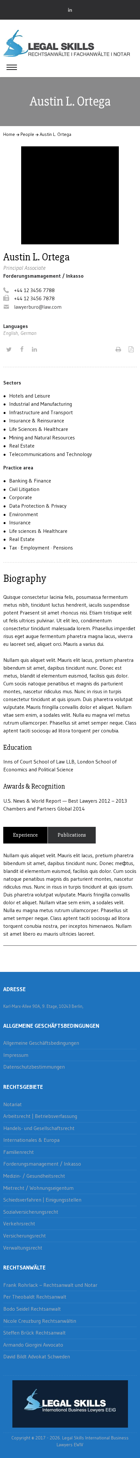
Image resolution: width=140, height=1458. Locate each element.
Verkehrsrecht (19, 1223)
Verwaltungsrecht (22, 1247)
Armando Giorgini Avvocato (33, 1344)
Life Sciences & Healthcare (38, 429)
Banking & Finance (30, 480)
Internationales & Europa (31, 1140)
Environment (23, 514)
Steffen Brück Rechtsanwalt (34, 1332)
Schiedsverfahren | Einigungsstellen (42, 1199)
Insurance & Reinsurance (36, 420)
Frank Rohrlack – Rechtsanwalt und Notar (50, 1285)
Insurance (20, 522)
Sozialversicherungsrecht (30, 1211)
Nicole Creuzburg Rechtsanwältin (39, 1321)
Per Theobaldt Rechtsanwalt (34, 1296)
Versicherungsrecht (24, 1235)
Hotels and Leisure (29, 395)
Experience (25, 835)
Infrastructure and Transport (41, 412)
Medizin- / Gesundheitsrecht (34, 1175)
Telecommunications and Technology (50, 454)
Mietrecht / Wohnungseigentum (38, 1188)
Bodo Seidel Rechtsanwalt (32, 1308)
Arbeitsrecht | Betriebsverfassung (40, 1116)
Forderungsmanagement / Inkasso (42, 1163)
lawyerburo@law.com (38, 306)
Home (9, 134)
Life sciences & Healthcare (38, 531)
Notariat (12, 1104)
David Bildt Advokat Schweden (36, 1356)
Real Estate (22, 445)
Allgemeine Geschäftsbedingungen (41, 1043)
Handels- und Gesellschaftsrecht (39, 1128)
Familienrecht (18, 1152)
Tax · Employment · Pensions (41, 547)
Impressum (15, 1055)
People (27, 134)
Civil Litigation (24, 489)
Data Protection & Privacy (37, 505)
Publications (72, 835)
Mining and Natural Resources (42, 437)
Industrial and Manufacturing (40, 404)
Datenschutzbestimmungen (34, 1066)
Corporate (20, 497)
